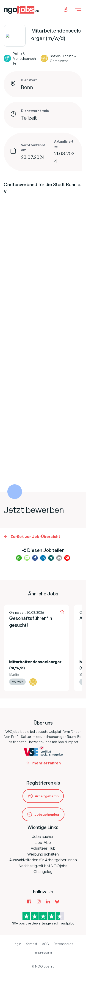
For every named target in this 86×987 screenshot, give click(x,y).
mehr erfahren (46, 763)
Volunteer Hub (43, 848)
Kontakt (31, 944)
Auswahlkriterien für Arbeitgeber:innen (43, 859)
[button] (19, 558)
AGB (45, 944)
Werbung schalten (43, 854)
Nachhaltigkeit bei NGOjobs (43, 865)
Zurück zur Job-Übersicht (35, 536)
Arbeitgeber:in (47, 796)
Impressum (43, 952)
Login (17, 944)
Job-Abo (43, 842)
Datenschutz (63, 944)
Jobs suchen (43, 836)
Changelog (43, 871)
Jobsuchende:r (46, 814)
